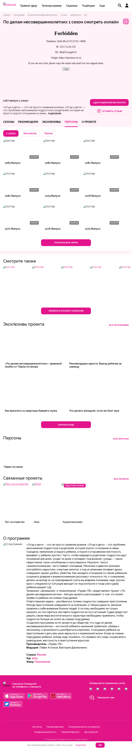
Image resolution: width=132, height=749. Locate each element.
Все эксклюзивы (119, 325)
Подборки (88, 5)
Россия (41, 654)
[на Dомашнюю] (9, 4)
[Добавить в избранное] (126, 21)
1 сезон (23, 100)
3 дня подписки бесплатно (109, 102)
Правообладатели (70, 732)
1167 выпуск (10, 100)
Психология (42, 661)
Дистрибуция (91, 732)
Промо (48, 133)
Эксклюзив (30, 133)
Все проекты (121, 479)
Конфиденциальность (45, 732)
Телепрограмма (51, 5)
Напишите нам (105, 697)
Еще (102, 5)
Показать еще (66, 425)
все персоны (121, 439)
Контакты (37, 727)
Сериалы (71, 5)
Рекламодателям (55, 727)
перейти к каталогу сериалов (66, 311)
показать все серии (66, 242)
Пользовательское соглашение (84, 727)
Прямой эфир (28, 5)
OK (100, 745)
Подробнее (80, 745)
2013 (35, 658)
